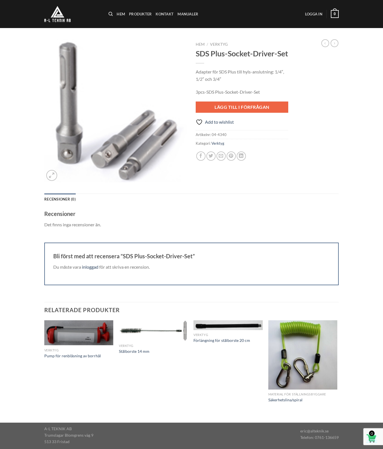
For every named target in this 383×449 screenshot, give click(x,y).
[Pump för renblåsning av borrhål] (79, 332)
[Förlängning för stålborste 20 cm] (228, 325)
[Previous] (44, 371)
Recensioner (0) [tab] (60, 199)
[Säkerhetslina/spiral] (303, 355)
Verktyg (219, 44)
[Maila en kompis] (221, 156)
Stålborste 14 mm (134, 351)
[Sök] (111, 14)
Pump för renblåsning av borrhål (72, 355)
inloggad (90, 267)
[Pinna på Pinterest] (231, 156)
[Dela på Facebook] (201, 156)
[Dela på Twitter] (211, 156)
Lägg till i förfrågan (241, 107)
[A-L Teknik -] (72, 14)
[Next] (337, 371)
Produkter (140, 14)
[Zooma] (51, 175)
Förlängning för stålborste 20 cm (221, 340)
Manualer (187, 14)
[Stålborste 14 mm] (153, 330)
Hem (121, 14)
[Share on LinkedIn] (241, 156)
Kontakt (165, 14)
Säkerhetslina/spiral (285, 399)
